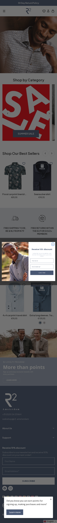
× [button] (51, 499)
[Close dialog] (53, 244)
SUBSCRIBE (41, 272)
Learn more (15, 512)
